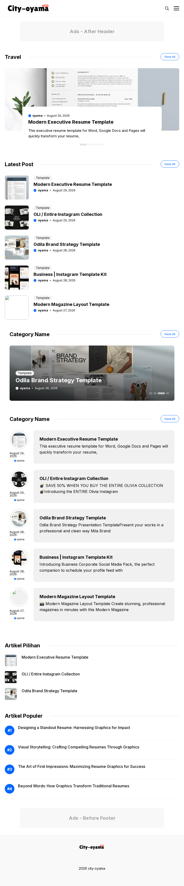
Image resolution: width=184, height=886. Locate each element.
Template (43, 178)
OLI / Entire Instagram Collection (68, 214)
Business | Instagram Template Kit (70, 274)
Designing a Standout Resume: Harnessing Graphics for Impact (74, 727)
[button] (167, 8)
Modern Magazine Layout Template (71, 304)
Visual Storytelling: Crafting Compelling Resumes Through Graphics (78, 747)
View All (169, 57)
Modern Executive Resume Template (71, 122)
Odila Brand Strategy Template (67, 244)
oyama (37, 115)
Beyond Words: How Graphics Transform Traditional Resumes (73, 785)
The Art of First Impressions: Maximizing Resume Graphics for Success (81, 766)
